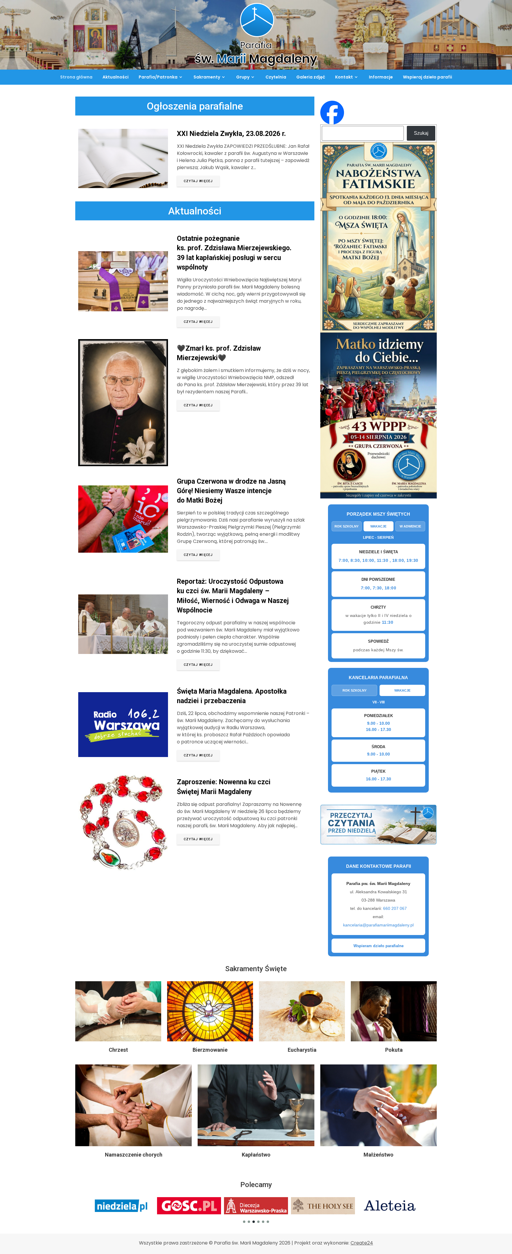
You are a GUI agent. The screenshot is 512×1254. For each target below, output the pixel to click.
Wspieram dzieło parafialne (378, 946)
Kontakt (344, 77)
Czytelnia (275, 77)
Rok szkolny (347, 526)
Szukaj (421, 133)
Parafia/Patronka (158, 77)
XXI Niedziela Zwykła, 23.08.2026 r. (231, 134)
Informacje (381, 77)
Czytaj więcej (198, 181)
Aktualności (116, 77)
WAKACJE (402, 690)
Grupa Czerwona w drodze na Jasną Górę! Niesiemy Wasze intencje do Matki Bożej (231, 490)
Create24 (362, 1242)
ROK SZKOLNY (355, 690)
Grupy (242, 77)
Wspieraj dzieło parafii (427, 77)
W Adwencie (410, 526)
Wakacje (378, 526)
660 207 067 (395, 908)
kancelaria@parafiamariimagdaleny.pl (378, 925)
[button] (244, 1222)
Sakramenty (206, 77)
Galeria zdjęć (310, 77)
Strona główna (76, 77)
